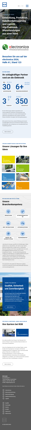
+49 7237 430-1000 (10, 380)
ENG (22, 6)
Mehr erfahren (8, 131)
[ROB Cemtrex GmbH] (4, 4)
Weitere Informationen (21, 386)
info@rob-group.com (10, 382)
